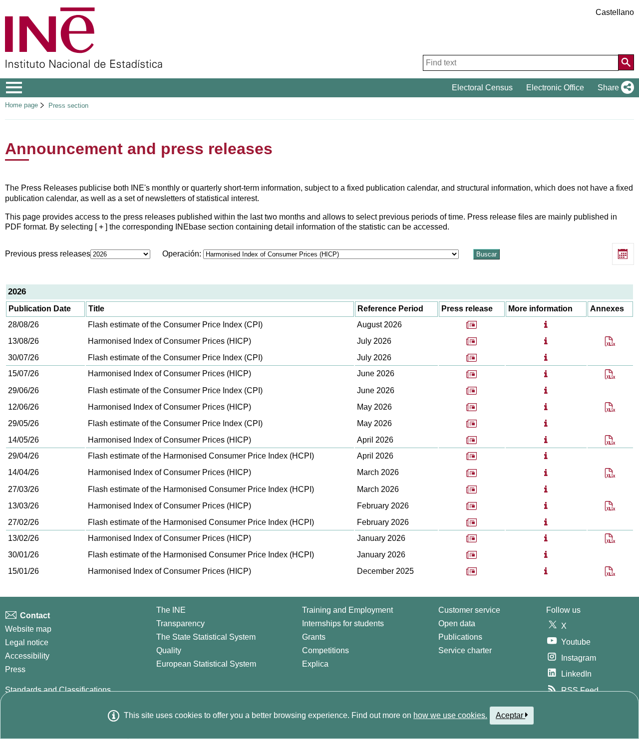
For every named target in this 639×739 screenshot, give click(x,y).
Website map (28, 629)
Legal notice (26, 642)
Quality (168, 650)
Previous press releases (47, 253)
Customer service (469, 610)
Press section (68, 105)
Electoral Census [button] (482, 87)
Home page (21, 105)
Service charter (465, 650)
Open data (456, 623)
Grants (313, 637)
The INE (171, 610)
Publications (460, 637)
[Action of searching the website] (626, 62)
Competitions (325, 650)
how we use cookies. (450, 715)
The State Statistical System (206, 637)
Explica (315, 664)
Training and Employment (347, 610)
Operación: (182, 253)
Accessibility (27, 656)
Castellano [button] (615, 12)
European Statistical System (206, 664)
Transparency (180, 623)
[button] (614, 88)
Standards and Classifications (58, 690)
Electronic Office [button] (555, 87)
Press (15, 669)
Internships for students (343, 623)
